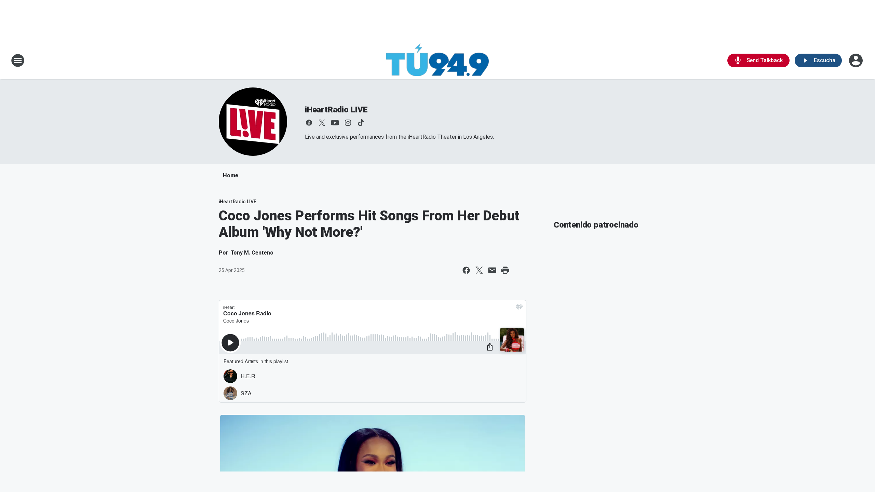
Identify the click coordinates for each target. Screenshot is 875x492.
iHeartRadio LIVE (336, 109)
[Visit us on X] (322, 123)
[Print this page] (505, 270)
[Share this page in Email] (492, 270)
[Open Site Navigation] (18, 60)
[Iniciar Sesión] (856, 60)
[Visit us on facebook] (309, 123)
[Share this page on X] (479, 270)
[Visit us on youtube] (335, 123)
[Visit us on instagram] (348, 123)
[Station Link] (437, 60)
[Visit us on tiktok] (361, 123)
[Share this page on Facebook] (466, 270)
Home (230, 175)
